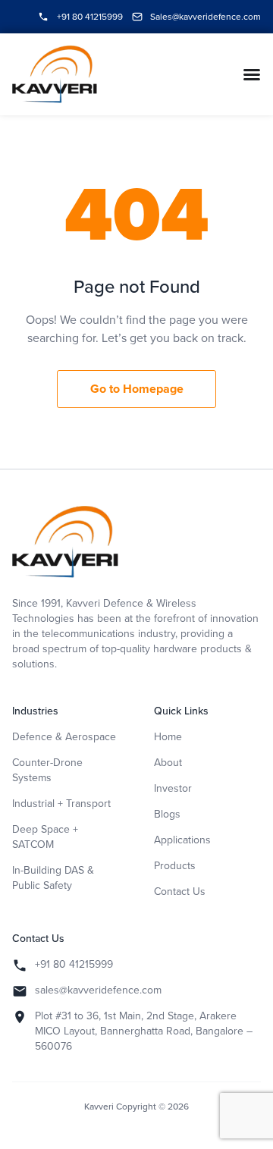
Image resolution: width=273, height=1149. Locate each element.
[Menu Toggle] (252, 74)
